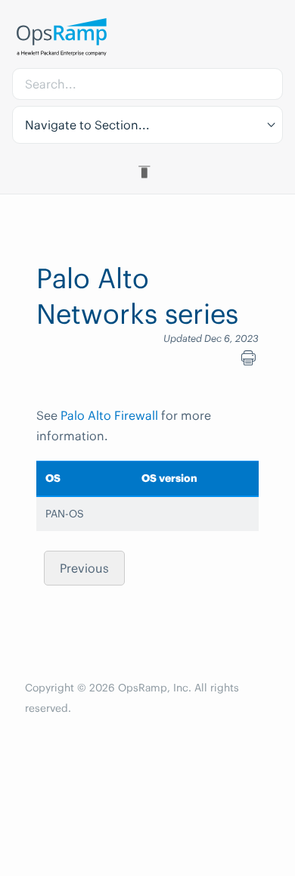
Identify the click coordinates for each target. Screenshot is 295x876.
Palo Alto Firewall (109, 415)
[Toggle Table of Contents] (147, 172)
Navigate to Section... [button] (87, 124)
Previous (84, 568)
